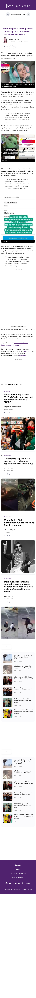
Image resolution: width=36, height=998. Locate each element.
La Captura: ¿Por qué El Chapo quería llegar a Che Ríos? (22, 700)
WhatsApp (27, 351)
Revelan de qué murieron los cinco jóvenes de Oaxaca (23, 689)
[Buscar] (8, 14)
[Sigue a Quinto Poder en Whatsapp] (6, 883)
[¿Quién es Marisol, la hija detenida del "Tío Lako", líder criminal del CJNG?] (7, 680)
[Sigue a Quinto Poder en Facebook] (10, 883)
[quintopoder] (18, 6)
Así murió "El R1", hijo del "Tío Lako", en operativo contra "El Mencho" (23, 657)
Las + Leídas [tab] (6, 647)
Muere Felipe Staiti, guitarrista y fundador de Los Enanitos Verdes (19, 523)
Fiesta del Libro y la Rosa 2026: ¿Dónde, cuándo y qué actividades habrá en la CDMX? (18, 398)
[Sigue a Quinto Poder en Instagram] (16, 883)
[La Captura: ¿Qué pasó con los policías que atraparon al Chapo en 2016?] (7, 669)
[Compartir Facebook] (4, 46)
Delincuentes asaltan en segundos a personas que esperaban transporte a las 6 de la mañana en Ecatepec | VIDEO (18, 586)
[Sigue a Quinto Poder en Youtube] (19, 883)
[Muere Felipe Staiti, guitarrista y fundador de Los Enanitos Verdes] (18, 556)
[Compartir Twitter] (9, 46)
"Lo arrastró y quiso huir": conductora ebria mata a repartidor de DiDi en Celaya (18, 461)
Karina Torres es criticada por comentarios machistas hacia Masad (23, 711)
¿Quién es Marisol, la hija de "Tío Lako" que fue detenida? (23, 678)
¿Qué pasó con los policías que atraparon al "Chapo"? (22, 667)
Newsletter (22, 356)
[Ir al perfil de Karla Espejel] (5, 40)
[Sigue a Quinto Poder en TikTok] (22, 883)
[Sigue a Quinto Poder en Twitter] (13, 883)
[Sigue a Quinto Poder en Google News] (28, 883)
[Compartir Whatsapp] (14, 46)
